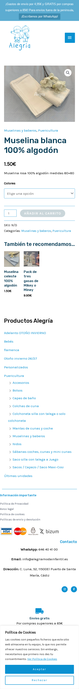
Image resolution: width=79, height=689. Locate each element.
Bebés (8, 341)
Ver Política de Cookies (42, 659)
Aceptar (39, 669)
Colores (9, 183)
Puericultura (14, 376)
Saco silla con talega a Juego (35, 459)
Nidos (17, 444)
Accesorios (21, 383)
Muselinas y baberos (29, 436)
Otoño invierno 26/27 (20, 358)
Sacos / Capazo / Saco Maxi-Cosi (38, 467)
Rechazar (39, 680)
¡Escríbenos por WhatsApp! (39, 16)
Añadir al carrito (42, 213)
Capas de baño (24, 398)
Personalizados (16, 367)
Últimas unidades (18, 476)
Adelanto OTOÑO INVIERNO (25, 333)
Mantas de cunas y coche (33, 428)
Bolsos (17, 390)
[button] (68, 72)
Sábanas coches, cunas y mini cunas (42, 452)
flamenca (11, 350)
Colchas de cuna (26, 406)
